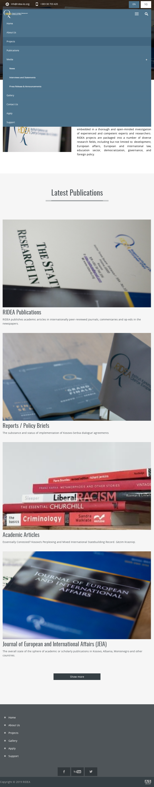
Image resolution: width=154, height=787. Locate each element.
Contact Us (12, 104)
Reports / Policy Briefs (26, 426)
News (12, 68)
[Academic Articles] (77, 486)
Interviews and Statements (22, 77)
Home (10, 23)
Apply (9, 113)
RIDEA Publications (22, 313)
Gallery (10, 95)
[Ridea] (16, 14)
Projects (11, 41)
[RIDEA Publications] (77, 263)
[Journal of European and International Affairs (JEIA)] (77, 595)
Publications (13, 50)
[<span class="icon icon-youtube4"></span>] (77, 771)
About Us (11, 32)
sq (145, 4)
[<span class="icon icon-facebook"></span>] (64, 771)
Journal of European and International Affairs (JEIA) (55, 644)
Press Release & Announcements (25, 86)
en (134, 4)
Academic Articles (21, 535)
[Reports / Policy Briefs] (77, 377)
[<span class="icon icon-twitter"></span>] (91, 771)
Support (11, 122)
